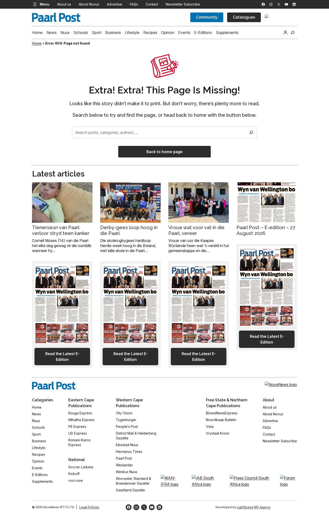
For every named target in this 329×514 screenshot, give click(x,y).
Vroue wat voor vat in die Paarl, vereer (196, 230)
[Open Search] (292, 32)
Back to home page (164, 151)
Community (206, 17)
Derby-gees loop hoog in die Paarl (129, 230)
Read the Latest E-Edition (62, 356)
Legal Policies (89, 507)
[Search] (251, 132)
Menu (44, 4)
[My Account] (285, 32)
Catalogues (244, 17)
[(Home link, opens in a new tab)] (53, 386)
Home (36, 43)
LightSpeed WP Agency (253, 507)
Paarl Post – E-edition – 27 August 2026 (266, 230)
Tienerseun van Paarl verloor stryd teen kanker (60, 230)
